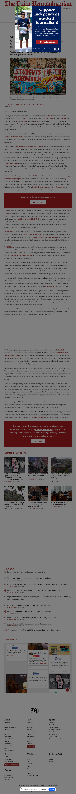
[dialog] (38, 397)
